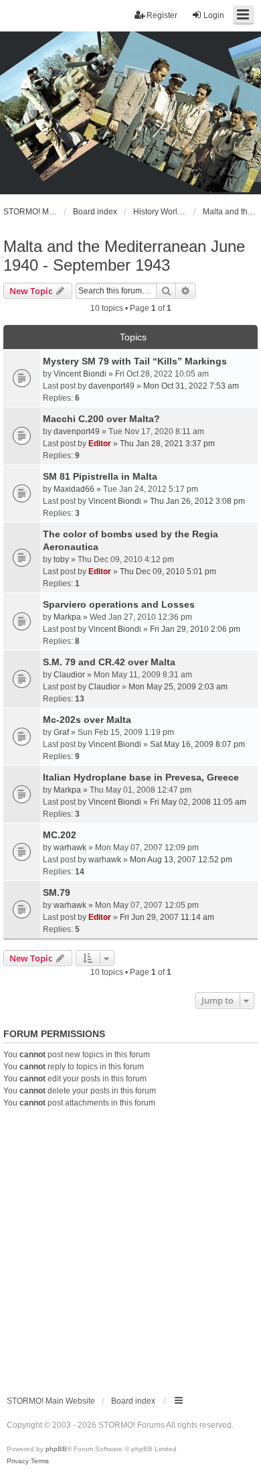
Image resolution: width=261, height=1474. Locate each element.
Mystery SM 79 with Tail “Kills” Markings (135, 361)
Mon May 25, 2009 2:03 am (178, 686)
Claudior (69, 674)
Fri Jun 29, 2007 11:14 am (167, 917)
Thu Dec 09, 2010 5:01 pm (168, 571)
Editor (99, 443)
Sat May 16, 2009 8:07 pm (197, 744)
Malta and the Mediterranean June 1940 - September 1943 (124, 255)
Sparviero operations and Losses (119, 604)
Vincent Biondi (80, 374)
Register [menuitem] (162, 15)
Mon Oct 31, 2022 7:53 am (191, 386)
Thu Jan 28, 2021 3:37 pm (167, 443)
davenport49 (111, 386)
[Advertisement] (130, 1246)
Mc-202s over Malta (87, 719)
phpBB (56, 1449)
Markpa (67, 617)
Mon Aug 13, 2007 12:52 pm (181, 859)
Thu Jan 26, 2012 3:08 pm (197, 501)
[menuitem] (18, 1461)
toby (61, 559)
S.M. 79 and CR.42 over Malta (109, 662)
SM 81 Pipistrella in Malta (100, 476)
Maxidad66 (74, 489)
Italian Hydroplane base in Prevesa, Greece (141, 777)
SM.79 (56, 892)
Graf (61, 732)
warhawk (70, 847)
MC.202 (59, 834)
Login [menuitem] (213, 15)
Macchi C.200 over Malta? (101, 418)
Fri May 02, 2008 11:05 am (198, 802)
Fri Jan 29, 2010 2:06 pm (195, 629)
